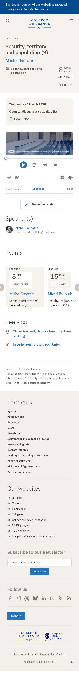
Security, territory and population (36, 344)
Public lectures (14, 378)
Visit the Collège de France (23, 466)
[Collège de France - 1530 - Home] (39, 23)
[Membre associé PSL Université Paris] (53, 636)
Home (9, 369)
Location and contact (26, 654)
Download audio (43, 204)
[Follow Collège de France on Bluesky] (35, 598)
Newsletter (14, 433)
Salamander (19, 509)
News (10, 428)
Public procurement (19, 461)
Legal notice (47, 654)
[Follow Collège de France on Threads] (26, 598)
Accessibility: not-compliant (39, 661)
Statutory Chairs (27, 369)
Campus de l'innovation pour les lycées (34, 536)
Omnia (15, 503)
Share (65, 84)
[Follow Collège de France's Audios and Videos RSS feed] (69, 598)
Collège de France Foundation (29, 520)
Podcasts (13, 422)
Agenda (12, 411)
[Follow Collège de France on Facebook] (9, 598)
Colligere (17, 514)
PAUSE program (21, 525)
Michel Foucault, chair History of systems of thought (42, 334)
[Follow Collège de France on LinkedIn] (43, 598)
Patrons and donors (19, 472)
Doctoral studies (17, 450)
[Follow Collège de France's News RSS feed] (60, 598)
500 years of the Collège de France (28, 439)
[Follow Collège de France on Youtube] (52, 598)
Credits (60, 654)
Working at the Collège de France (27, 455)
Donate (16, 616)
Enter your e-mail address (26, 562)
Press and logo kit (18, 444)
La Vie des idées (21, 531)
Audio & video (15, 416)
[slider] (5, 158)
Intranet (17, 498)
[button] (23, 164)
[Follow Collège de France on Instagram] (18, 598)
